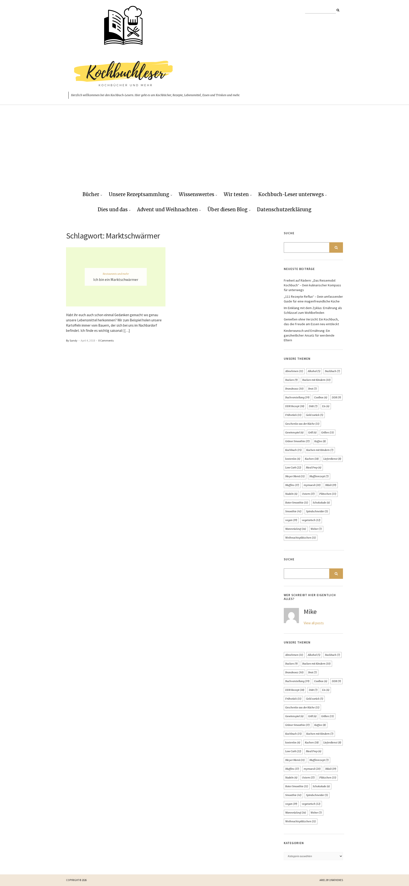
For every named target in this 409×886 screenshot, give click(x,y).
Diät (313, 406)
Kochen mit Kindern (319, 450)
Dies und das (113, 209)
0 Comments (106, 340)
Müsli (330, 485)
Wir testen (236, 194)
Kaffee (320, 441)
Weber (316, 529)
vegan (291, 520)
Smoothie (293, 511)
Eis (325, 406)
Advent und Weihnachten (167, 209)
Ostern (308, 493)
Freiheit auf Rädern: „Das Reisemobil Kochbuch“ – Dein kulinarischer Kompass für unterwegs (312, 285)
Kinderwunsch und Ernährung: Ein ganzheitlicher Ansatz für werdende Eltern (309, 335)
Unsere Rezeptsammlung (139, 194)
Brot (312, 388)
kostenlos (292, 458)
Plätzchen (327, 493)
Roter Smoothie (296, 502)
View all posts (314, 623)
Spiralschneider (317, 511)
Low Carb (293, 467)
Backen (291, 380)
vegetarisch (311, 520)
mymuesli (312, 485)
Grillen (327, 432)
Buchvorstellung (297, 397)
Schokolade (321, 502)
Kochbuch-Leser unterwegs (291, 194)
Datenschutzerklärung (284, 209)
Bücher (91, 194)
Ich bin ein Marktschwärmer (115, 279)
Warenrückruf (295, 529)
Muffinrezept (319, 476)
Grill (312, 432)
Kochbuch (293, 450)
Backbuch (332, 371)
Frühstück (293, 415)
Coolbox (320, 397)
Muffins (292, 485)
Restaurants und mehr (116, 273)
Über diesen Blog (227, 209)
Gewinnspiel (294, 432)
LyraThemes (336, 880)
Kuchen (312, 458)
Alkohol (314, 371)
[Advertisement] (204, 152)
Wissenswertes (196, 194)
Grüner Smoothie (297, 441)
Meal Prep (313, 467)
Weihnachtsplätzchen (300, 537)
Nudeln (291, 493)
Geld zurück (314, 415)
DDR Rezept (294, 406)
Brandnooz (294, 388)
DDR (336, 397)
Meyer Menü (295, 476)
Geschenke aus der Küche (302, 423)
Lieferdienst (332, 458)
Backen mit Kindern (316, 380)
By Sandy (71, 340)
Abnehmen (294, 371)
